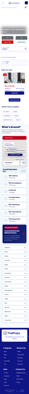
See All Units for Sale (14, 100)
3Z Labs (17, 390)
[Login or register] (26, 2)
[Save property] (20, 86)
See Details (14, 93)
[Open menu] (2, 3)
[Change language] (26, 7)
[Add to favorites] (17, 86)
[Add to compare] (23, 86)
